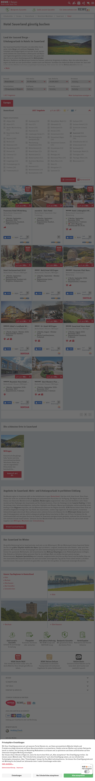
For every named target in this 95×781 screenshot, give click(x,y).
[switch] (86, 771)
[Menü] (91, 765)
